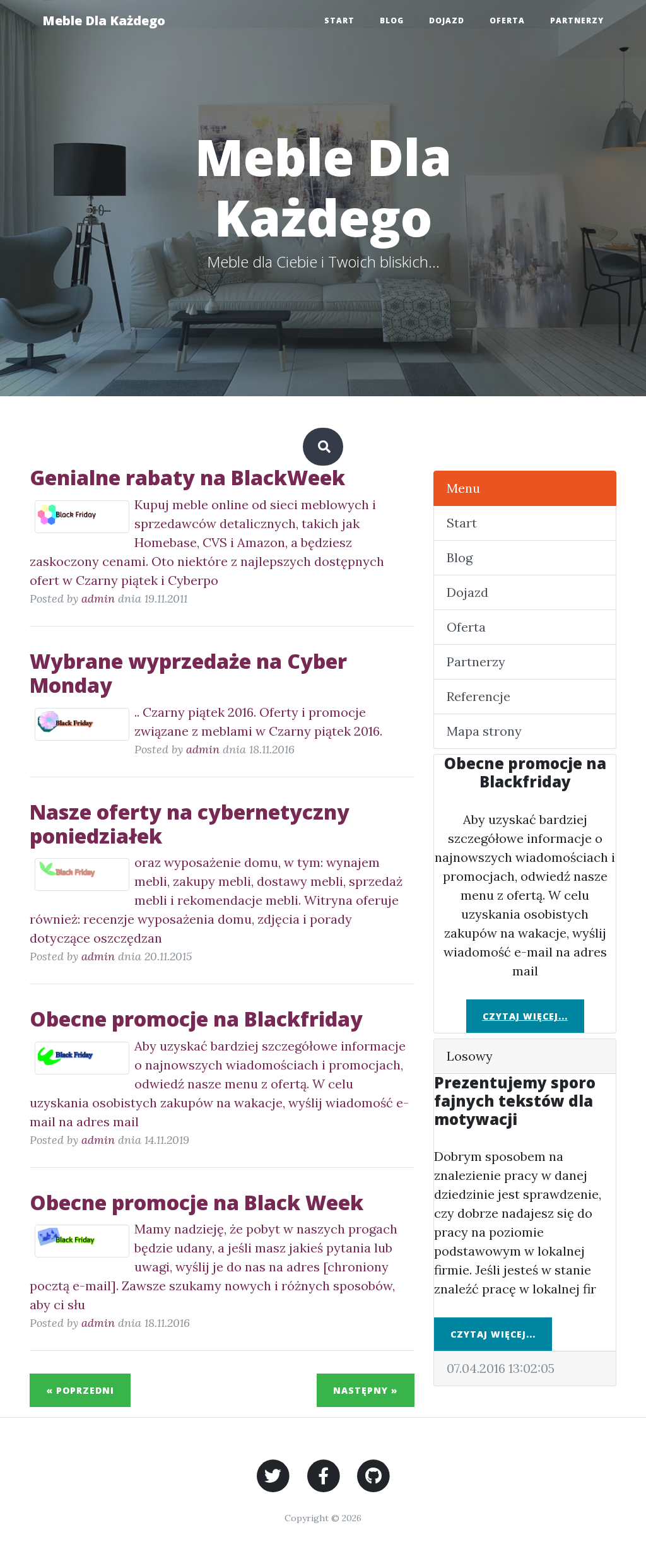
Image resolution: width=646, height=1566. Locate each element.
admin (98, 598)
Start (339, 20)
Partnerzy (577, 20)
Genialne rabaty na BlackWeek (187, 477)
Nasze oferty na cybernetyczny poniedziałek (189, 823)
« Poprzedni (80, 1390)
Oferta (507, 20)
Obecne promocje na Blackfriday (196, 1018)
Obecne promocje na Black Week (196, 1202)
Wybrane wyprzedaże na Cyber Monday (188, 672)
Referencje (478, 696)
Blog (392, 20)
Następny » (365, 1390)
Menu (463, 488)
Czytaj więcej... (525, 1016)
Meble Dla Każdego (103, 20)
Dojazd (446, 20)
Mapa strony (484, 731)
